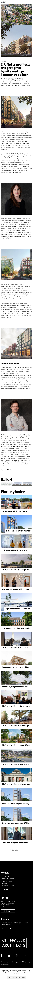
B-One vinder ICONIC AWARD (18, 531)
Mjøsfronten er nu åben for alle (18, 609)
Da (26, 2)
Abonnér (4, 929)
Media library (6, 911)
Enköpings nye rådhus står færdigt (16, 628)
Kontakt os (5, 889)
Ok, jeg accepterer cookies (16, 977)
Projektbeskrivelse (6, 470)
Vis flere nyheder (15, 850)
